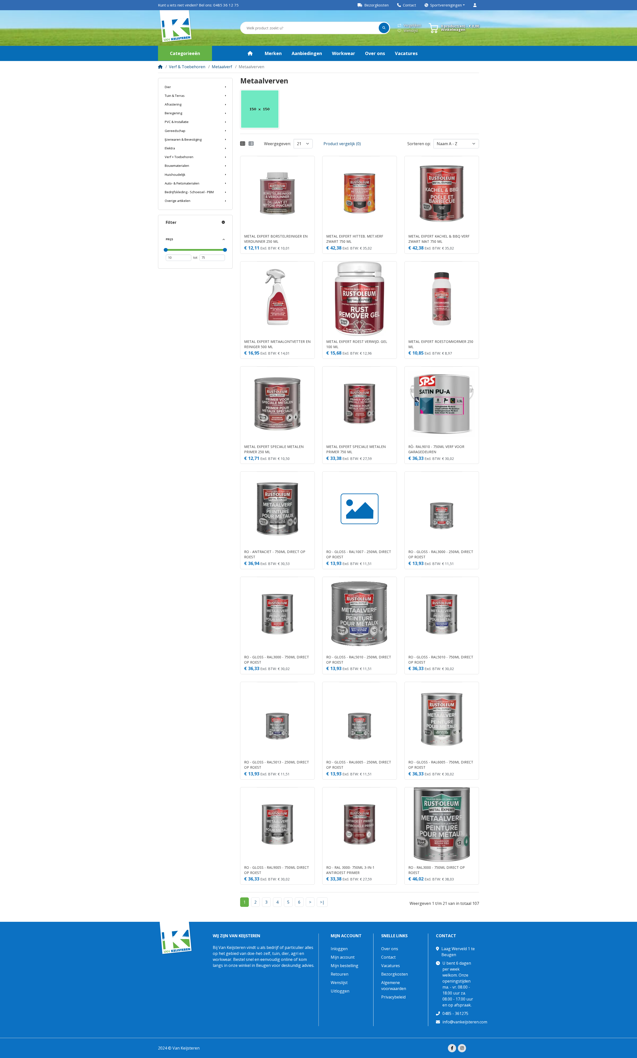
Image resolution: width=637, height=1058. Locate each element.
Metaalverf (222, 66)
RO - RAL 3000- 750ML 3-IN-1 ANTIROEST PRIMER (350, 870)
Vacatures (390, 965)
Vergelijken (412, 25)
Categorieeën (185, 53)
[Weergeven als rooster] (242, 143)
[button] (444, 5)
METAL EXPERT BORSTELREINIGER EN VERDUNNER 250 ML (276, 239)
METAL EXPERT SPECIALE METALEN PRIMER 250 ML (274, 449)
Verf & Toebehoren (187, 66)
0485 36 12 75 (226, 4)
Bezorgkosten (394, 974)
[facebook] (452, 1048)
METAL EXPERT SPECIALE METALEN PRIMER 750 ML (356, 449)
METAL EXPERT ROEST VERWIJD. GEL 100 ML (356, 344)
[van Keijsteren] (176, 28)
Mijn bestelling (344, 965)
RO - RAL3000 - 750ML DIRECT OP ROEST (436, 870)
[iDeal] (475, 1048)
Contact (388, 957)
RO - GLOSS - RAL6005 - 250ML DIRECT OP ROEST (358, 765)
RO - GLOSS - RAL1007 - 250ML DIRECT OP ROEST (358, 554)
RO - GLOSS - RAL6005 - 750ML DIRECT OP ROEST (440, 765)
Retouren (339, 974)
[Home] (160, 66)
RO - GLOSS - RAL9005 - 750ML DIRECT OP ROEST (276, 870)
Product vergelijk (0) (342, 143)
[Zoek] (384, 28)
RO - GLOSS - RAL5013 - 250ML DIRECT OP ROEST (276, 765)
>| (322, 902)
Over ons (389, 948)
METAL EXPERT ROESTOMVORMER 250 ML (440, 344)
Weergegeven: (277, 143)
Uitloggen (340, 991)
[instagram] (462, 1048)
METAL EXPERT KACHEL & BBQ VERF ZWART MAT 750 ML (439, 239)
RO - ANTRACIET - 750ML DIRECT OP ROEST (274, 554)
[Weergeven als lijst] (251, 143)
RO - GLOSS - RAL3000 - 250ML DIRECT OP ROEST (440, 554)
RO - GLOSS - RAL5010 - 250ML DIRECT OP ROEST (358, 660)
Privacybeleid (393, 997)
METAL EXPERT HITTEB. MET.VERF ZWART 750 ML (354, 239)
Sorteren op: (419, 143)
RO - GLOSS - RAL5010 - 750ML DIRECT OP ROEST (440, 660)
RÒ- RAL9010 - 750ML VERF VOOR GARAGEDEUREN (436, 449)
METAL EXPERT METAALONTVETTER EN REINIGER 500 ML (277, 344)
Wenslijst (411, 30)
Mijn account (346, 936)
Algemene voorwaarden (393, 985)
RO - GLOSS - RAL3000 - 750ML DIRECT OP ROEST (276, 660)
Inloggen (339, 948)
